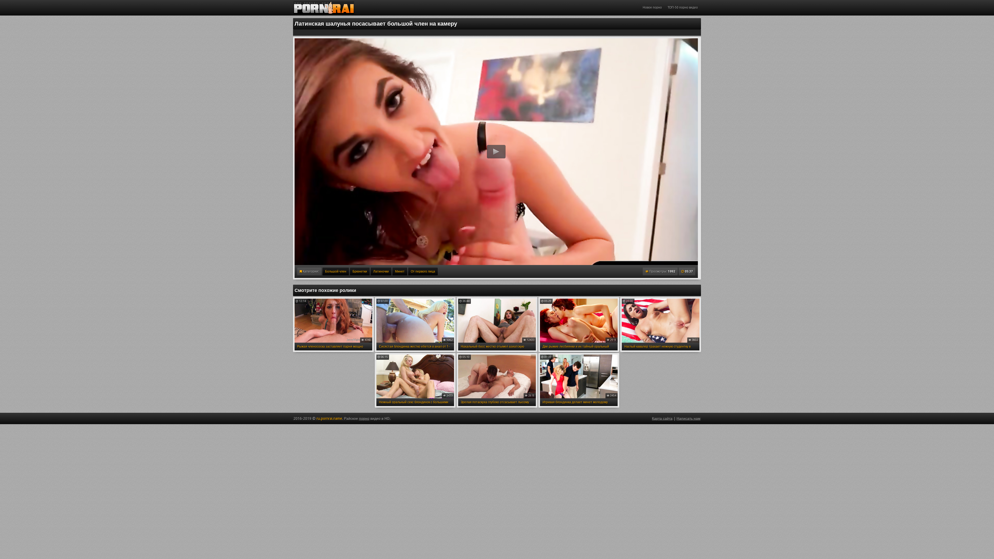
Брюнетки (360, 271)
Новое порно (652, 7)
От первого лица (423, 271)
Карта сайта (662, 418)
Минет (400, 271)
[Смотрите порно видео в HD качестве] (324, 7)
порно (364, 418)
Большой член (335, 271)
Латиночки (381, 271)
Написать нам (688, 418)
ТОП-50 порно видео (683, 7)
